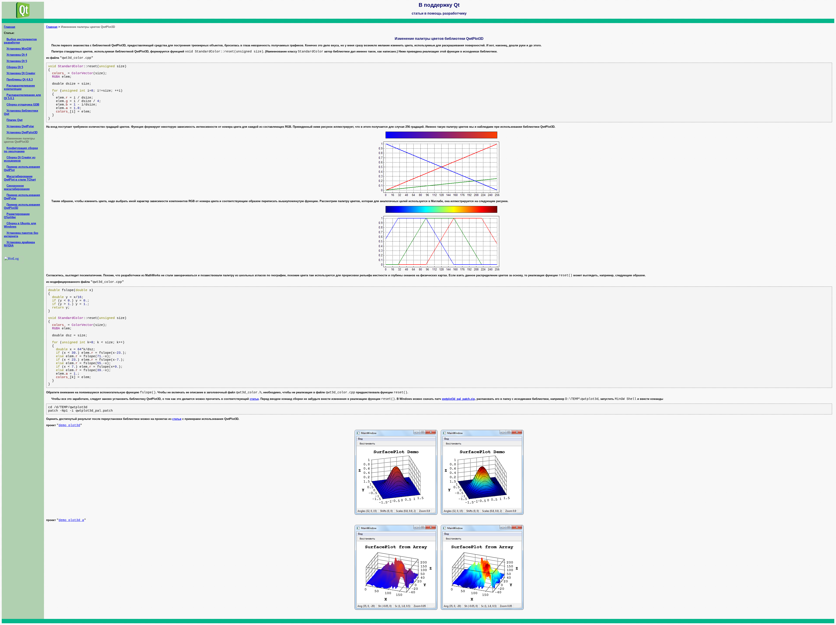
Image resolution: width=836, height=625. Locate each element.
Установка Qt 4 (17, 54)
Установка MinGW (19, 48)
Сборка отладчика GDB (23, 104)
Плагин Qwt (14, 120)
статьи (176, 419)
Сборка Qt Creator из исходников (19, 159)
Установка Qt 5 (17, 61)
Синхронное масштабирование (17, 187)
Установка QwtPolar (20, 126)
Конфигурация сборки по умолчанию (21, 149)
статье (254, 398)
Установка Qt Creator (21, 73)
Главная (9, 26)
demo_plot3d (69, 425)
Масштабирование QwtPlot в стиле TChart (20, 178)
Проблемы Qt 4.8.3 (20, 79)
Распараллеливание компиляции (19, 87)
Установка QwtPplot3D (22, 132)
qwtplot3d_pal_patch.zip (458, 398)
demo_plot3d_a (71, 520)
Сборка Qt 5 (15, 67)
